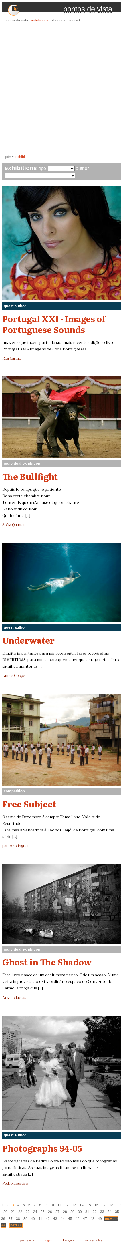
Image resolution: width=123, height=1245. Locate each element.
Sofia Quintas (13, 525)
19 (119, 1205)
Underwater (28, 640)
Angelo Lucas (14, 998)
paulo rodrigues (15, 846)
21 (13, 1212)
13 (74, 1205)
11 (59, 1205)
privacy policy (93, 1240)
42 (48, 1219)
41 (40, 1219)
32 (95, 1212)
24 (35, 1212)
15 (89, 1205)
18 (111, 1205)
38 (18, 1219)
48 (92, 1219)
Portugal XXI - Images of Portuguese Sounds (54, 323)
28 (65, 1212)
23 (28, 1212)
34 (110, 1212)
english (48, 1240)
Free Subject (29, 803)
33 (102, 1212)
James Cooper (14, 676)
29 (72, 1212)
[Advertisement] (61, 88)
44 (63, 1219)
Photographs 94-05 (42, 1148)
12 (67, 1205)
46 (78, 1219)
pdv (8, 157)
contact (74, 20)
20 (5, 1212)
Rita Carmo (11, 358)
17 (104, 1205)
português (27, 1240)
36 (3, 1219)
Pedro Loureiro (15, 1183)
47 (85, 1219)
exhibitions (39, 20)
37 (11, 1219)
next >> (16, 1225)
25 (43, 1212)
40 (33, 1219)
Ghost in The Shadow (47, 961)
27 (57, 1212)
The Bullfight (30, 476)
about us (58, 20)
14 (82, 1205)
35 (117, 1212)
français (68, 1240)
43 (55, 1219)
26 (50, 1212)
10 (52, 1205)
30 (80, 1212)
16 (96, 1205)
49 (100, 1219)
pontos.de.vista (16, 20)
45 (70, 1219)
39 (25, 1219)
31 (87, 1212)
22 (20, 1212)
